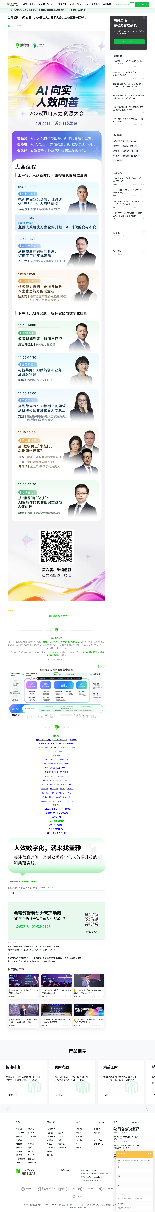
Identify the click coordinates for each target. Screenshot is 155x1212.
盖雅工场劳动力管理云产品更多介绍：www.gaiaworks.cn (31, 888)
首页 (10, 10)
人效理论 (73, 740)
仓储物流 (61, 1136)
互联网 (60, 1129)
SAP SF (30, 1151)
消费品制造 (54, 809)
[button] (8, 1108)
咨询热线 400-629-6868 (33, 926)
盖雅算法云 (98, 1133)
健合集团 (62, 789)
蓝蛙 (58, 768)
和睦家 (62, 772)
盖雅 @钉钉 (32, 1159)
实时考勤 (42, 744)
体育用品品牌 (54, 789)
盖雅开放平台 (98, 1144)
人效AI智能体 (20, 1159)
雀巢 (46, 759)
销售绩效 (116, 151)
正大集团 (60, 780)
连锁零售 (49, 813)
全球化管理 (56, 817)
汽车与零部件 (65, 809)
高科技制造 (51, 1129)
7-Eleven (65, 768)
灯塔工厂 (50, 1144)
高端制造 (46, 809)
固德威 (52, 793)
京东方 (53, 776)
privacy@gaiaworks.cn (95, 1180)
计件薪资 (19, 1155)
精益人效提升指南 (43, 740)
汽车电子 (49, 784)
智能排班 (51, 744)
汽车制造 (50, 1133)
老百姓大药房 (67, 797)
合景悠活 (70, 789)
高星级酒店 (62, 1148)
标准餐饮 (50, 1155)
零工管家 (31, 1133)
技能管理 (70, 744)
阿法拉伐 (63, 784)
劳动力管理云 (131, 141)
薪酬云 (30, 1148)
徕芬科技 (51, 797)
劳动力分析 (125, 151)
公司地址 (79, 1140)
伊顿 (70, 784)
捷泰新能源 (45, 793)
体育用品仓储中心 (57, 801)
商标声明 (83, 1205)
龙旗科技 (67, 780)
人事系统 (31, 1144)
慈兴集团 (53, 780)
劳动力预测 (32, 1136)
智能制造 (50, 1140)
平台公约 (84, 1208)
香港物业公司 (69, 801)
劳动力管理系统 (125, 25)
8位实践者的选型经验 (57, 829)
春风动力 (56, 784)
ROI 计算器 (98, 1140)
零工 (70, 748)
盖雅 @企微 (32, 1162)
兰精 (68, 776)
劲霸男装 (53, 768)
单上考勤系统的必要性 (56, 833)
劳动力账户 (53, 748)
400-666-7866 (92, 1174)
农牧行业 (61, 1144)
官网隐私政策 (91, 1205)
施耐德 (59, 776)
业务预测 (31, 1140)
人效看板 (63, 748)
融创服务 (55, 772)
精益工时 (61, 744)
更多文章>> (135, 1122)
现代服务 (56, 813)
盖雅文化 (79, 1133)
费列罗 (46, 764)
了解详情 (8, 1095)
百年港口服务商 (45, 801)
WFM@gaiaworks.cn (94, 1177)
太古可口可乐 (53, 759)
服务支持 (97, 1129)
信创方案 (19, 1162)
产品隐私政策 (100, 1205)
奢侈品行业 (51, 1148)
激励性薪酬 (42, 748)
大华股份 (44, 797)
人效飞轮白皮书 (60, 740)
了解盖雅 (79, 1129)
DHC (46, 768)
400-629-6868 (92, 1170)
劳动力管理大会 (20, 10)
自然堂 (58, 764)
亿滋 (67, 759)
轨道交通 (61, 1140)
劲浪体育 (48, 772)
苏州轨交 (46, 776)
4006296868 (117, 161)
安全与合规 (98, 1136)
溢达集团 (45, 780)
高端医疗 (61, 1133)
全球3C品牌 (44, 789)
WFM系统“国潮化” (56, 825)
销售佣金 (19, 1151)
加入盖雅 (79, 1136)
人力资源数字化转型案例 (130, 156)
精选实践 (64, 813)
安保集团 (68, 793)
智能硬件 (59, 797)
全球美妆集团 (60, 793)
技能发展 (19, 1148)
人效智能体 (57, 751)
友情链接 (108, 1205)
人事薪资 (116, 156)
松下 (63, 776)
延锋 (66, 772)
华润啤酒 (52, 764)
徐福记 (62, 759)
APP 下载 (79, 1148)
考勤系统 (125, 146)
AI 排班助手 (20, 1133)
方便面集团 (66, 764)
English (78, 1144)
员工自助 (135, 151)
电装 (43, 784)
